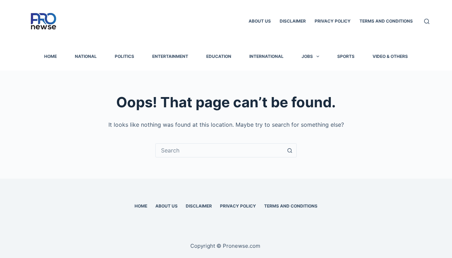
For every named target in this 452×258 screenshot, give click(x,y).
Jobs (307, 56)
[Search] (426, 21)
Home (141, 206)
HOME (50, 56)
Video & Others (390, 56)
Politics (124, 56)
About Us (260, 21)
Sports (346, 56)
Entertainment (170, 56)
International (266, 56)
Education (218, 56)
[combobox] (219, 150)
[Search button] (289, 150)
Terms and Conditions (386, 21)
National (86, 56)
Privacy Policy (333, 21)
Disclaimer (293, 21)
